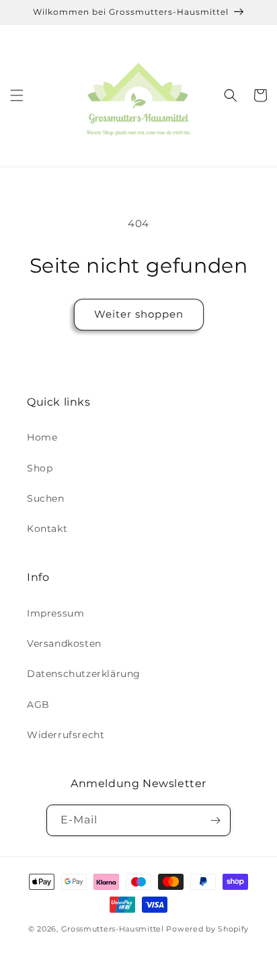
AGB (38, 704)
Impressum (55, 613)
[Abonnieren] (215, 820)
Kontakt (47, 529)
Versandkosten (64, 643)
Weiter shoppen (139, 314)
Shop (39, 468)
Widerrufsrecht (65, 735)
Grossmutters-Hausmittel (112, 929)
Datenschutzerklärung (84, 674)
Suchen (46, 498)
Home (42, 437)
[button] (17, 95)
